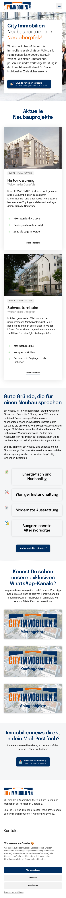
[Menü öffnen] (59, 6)
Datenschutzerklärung (13, 892)
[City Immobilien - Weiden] (17, 5)
